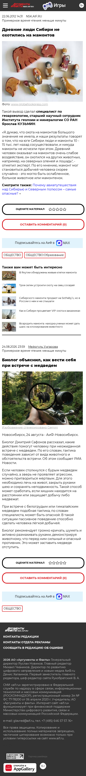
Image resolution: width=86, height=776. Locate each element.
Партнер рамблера (37, 756)
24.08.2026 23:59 (13, 347)
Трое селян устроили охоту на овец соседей (47, 285)
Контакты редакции (21, 636)
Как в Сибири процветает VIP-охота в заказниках (49, 310)
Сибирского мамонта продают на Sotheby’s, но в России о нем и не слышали (49, 299)
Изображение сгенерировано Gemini (30, 427)
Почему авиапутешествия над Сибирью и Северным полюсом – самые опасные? (39, 189)
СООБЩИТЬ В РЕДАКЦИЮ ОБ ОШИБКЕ (33, 648)
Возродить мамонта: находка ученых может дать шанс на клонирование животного (49, 325)
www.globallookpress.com (29, 104)
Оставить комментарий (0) (43, 224)
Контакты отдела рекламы (26, 642)
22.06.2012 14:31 (12, 16)
